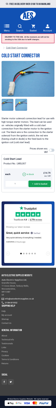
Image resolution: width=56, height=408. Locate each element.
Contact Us (6, 323)
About (4, 335)
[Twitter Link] (11, 382)
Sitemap (5, 319)
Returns (5, 363)
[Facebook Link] (4, 382)
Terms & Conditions (10, 359)
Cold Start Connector (17, 48)
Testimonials (7, 343)
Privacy (5, 351)
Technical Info (8, 339)
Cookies (5, 355)
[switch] (51, 150)
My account (7, 315)
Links (4, 347)
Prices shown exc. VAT (39, 150)
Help (4, 311)
